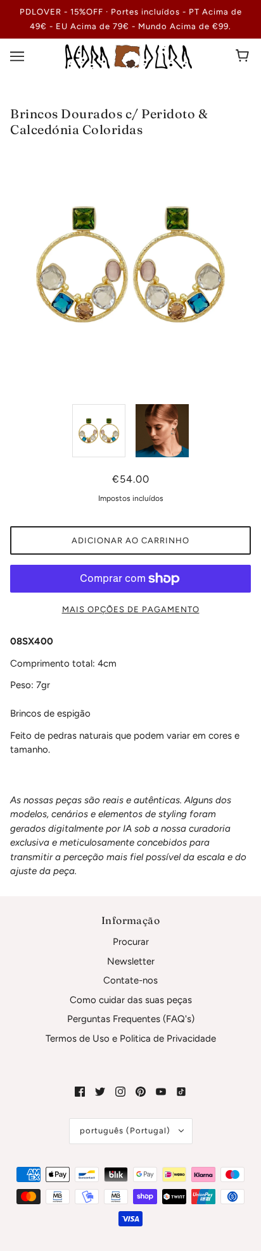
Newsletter (131, 961)
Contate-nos (130, 980)
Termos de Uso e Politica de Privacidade (131, 1038)
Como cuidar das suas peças (131, 1000)
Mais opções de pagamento (131, 609)
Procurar (131, 941)
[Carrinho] (244, 56)
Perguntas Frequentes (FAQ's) (130, 1019)
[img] (80, 1091)
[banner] (128, 55)
